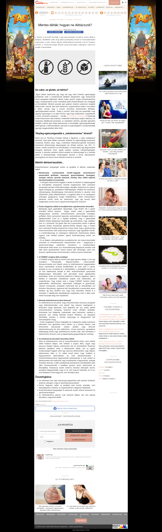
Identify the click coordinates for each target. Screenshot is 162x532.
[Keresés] (125, 1)
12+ (125, 13)
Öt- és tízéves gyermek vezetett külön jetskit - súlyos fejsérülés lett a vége (112, 92)
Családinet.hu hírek (56, 19)
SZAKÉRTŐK (53, 2)
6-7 (118, 13)
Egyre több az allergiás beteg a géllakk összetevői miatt (70, 467)
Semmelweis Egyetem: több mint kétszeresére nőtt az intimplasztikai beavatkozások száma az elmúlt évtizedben (68, 458)
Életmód (69, 19)
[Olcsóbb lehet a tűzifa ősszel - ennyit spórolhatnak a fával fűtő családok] (113, 225)
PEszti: (101, 373)
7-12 (122, 13)
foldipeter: (106, 367)
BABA (58, 7)
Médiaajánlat (50, 514)
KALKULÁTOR (81, 2)
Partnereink (95, 514)
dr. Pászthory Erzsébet (75, 116)
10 (89, 13)
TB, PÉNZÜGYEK (81, 7)
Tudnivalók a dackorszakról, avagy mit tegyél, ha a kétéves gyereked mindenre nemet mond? (113, 209)
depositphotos (43, 404)
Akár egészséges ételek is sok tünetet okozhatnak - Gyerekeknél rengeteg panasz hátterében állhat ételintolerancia (50, 508)
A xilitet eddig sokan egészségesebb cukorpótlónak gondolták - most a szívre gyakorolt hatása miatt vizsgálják (112, 317)
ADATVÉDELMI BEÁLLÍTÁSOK (81, 530)
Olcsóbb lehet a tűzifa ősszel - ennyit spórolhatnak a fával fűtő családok (112, 238)
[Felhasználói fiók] (122, 1)
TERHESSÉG (51, 7)
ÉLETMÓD (91, 7)
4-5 (115, 13)
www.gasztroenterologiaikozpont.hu (60, 401)
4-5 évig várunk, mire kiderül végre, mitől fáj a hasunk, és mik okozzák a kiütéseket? (81, 507)
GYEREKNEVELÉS (68, 7)
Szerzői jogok (73, 514)
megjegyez (50, 441)
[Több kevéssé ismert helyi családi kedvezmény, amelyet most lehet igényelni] (113, 284)
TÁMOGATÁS (114, 2)
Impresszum (40, 514)
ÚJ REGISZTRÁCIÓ (78, 440)
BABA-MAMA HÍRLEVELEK (97, 2)
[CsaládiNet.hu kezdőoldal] (41, 2)
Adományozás (117, 514)
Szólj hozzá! (54, 32)
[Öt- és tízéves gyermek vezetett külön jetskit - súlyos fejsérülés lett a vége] (113, 80)
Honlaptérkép (84, 514)
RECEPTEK (109, 7)
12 (96, 13)
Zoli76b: (104, 370)
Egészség (77, 19)
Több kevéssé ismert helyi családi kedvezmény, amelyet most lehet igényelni (113, 296)
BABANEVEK (119, 7)
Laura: (107, 379)
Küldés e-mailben (74, 32)
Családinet (58, 29)
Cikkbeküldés (105, 514)
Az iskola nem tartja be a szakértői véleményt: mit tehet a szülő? (113, 180)
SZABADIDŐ (100, 7)
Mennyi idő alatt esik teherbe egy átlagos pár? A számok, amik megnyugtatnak (112, 121)
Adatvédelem (61, 514)
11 (92, 13)
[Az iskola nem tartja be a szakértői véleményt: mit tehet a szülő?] (113, 167)
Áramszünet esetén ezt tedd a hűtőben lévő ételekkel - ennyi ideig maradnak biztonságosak (113, 151)
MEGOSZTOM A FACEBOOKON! (67, 408)
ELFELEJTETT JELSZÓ (79, 435)
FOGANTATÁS (40, 7)
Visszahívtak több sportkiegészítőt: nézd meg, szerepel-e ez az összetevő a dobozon (113, 267)
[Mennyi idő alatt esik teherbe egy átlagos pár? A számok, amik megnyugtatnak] (113, 109)
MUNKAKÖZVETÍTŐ (67, 2)
